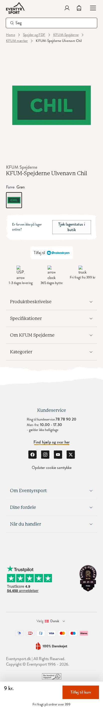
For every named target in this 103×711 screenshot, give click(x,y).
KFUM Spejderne (21, 167)
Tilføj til (39, 253)
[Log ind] (67, 8)
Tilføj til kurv (80, 692)
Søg (19, 23)
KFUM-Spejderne (65, 35)
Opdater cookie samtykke (52, 467)
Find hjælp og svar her (52, 442)
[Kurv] (79, 8)
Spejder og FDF (34, 35)
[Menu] (91, 8)
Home (10, 35)
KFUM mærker (17, 41)
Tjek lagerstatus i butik (71, 227)
